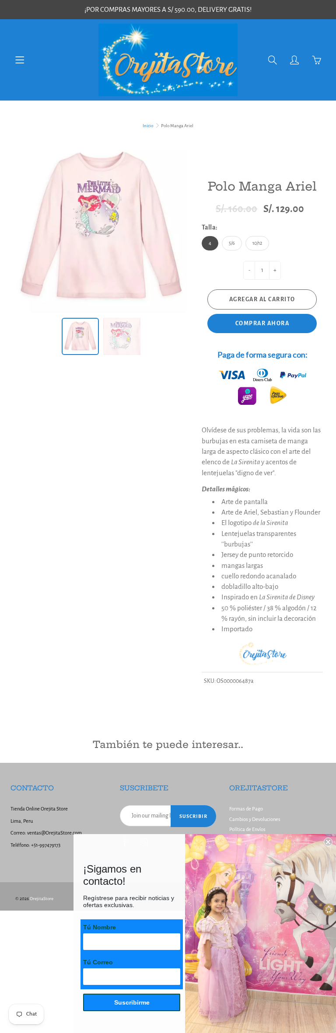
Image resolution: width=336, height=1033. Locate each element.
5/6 (232, 243)
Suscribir (193, 816)
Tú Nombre (99, 927)
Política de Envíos (247, 829)
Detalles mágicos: (226, 489)
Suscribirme (132, 1002)
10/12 (257, 243)
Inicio (148, 125)
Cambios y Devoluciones (254, 819)
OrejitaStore (41, 898)
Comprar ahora (262, 323)
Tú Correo (98, 962)
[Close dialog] (328, 842)
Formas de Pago (246, 809)
